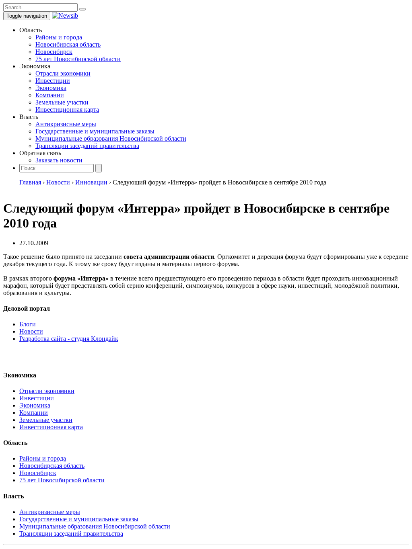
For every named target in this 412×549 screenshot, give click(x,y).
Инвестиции (52, 80)
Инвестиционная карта (67, 109)
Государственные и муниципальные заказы (94, 131)
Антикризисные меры (65, 124)
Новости (31, 331)
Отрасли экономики (63, 73)
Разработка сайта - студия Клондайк (68, 338)
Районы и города (58, 37)
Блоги (27, 324)
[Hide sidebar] (82, 9)
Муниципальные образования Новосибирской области (110, 138)
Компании (49, 95)
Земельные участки (62, 102)
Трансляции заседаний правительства (87, 145)
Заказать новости (58, 160)
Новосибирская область (68, 44)
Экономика (50, 87)
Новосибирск (53, 51)
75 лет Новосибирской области (78, 58)
